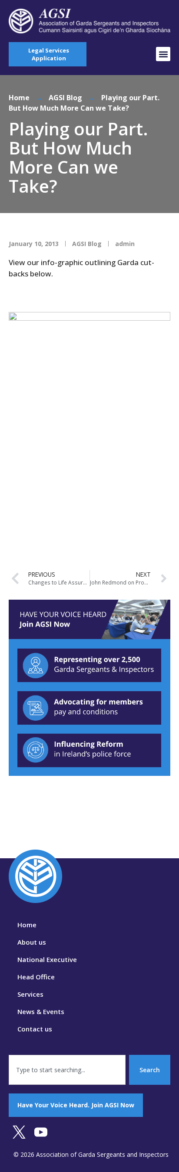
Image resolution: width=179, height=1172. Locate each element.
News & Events (40, 1011)
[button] (163, 54)
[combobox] (67, 1070)
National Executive (47, 959)
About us (31, 942)
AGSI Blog (65, 97)
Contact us (34, 1028)
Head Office (36, 976)
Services (30, 994)
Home (19, 97)
